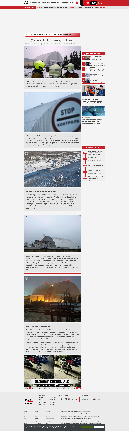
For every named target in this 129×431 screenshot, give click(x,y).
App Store (97, 399)
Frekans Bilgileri (42, 402)
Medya (36, 421)
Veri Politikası (52, 404)
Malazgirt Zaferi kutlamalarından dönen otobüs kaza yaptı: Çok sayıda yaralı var (94, 159)
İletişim (40, 401)
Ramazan (48, 413)
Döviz (25, 416)
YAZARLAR (33, 2)
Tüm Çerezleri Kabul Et (87, 427)
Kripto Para (37, 414)
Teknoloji (48, 421)
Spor (47, 420)
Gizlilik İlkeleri (52, 399)
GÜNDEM (38, 2)
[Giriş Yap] (77, 2)
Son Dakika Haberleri (50, 418)
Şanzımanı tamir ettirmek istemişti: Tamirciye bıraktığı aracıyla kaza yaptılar (96, 152)
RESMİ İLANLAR (69, 2)
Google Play (87, 399)
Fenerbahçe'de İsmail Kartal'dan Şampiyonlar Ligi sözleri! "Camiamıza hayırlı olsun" (55, 7)
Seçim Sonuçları (49, 416)
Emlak (25, 423)
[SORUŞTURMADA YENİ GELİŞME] (70, 371)
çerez (50, 426)
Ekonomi (26, 421)
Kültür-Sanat (37, 413)
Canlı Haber (26, 414)
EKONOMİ (44, 2)
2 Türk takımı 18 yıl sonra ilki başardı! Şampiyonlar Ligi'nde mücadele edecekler (95, 178)
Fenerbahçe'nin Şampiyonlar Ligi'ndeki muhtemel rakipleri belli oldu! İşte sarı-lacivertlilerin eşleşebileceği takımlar (81, 421)
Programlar (48, 411)
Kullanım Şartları (53, 397)
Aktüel (25, 411)
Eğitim (25, 420)
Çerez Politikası (42, 404)
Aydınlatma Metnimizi (57, 427)
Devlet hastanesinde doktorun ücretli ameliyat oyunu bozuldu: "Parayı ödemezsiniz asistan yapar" (87, 7)
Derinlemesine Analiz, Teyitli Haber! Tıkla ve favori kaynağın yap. (50, 34)
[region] (64, 427)
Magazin (36, 418)
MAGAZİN (62, 2)
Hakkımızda (41, 397)
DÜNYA (49, 2)
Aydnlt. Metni (52, 406)
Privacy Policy (52, 401)
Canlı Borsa (26, 413)
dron (78, 81)
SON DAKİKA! (29, 7)
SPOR (58, 2)
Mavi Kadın (37, 420)
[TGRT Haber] (26, 2)
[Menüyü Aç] (74, 2)
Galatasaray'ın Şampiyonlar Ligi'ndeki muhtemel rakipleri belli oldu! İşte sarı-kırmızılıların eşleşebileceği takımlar (81, 423)
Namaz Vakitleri (38, 423)
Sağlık (47, 414)
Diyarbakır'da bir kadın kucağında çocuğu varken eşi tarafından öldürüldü (75, 420)
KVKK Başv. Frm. (53, 407)
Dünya (25, 418)
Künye (40, 399)
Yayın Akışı (48, 423)
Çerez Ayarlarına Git (99, 427)
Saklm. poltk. (41, 406)
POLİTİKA (53, 2)
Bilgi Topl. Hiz (52, 402)
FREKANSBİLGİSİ (93, 3)
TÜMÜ (102, 7)
